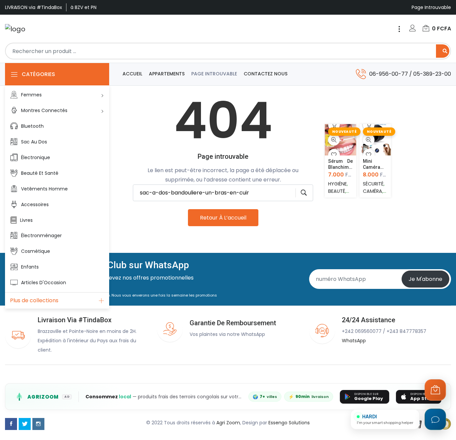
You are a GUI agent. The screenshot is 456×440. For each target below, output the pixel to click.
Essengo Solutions (289, 422)
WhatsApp (354, 340)
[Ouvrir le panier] (435, 390)
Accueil (132, 73)
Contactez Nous (265, 73)
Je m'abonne (425, 279)
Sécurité (373, 183)
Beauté (336, 191)
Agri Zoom (228, 422)
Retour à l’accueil (223, 218)
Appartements (167, 73)
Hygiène (337, 183)
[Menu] (399, 29)
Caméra (372, 191)
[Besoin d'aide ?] (435, 419)
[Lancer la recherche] (301, 192)
